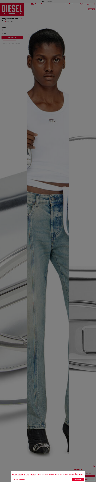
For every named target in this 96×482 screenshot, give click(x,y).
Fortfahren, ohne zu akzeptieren (18, 479)
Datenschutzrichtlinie (21, 475)
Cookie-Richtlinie (31, 475)
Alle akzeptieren (78, 479)
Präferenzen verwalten (73, 474)
